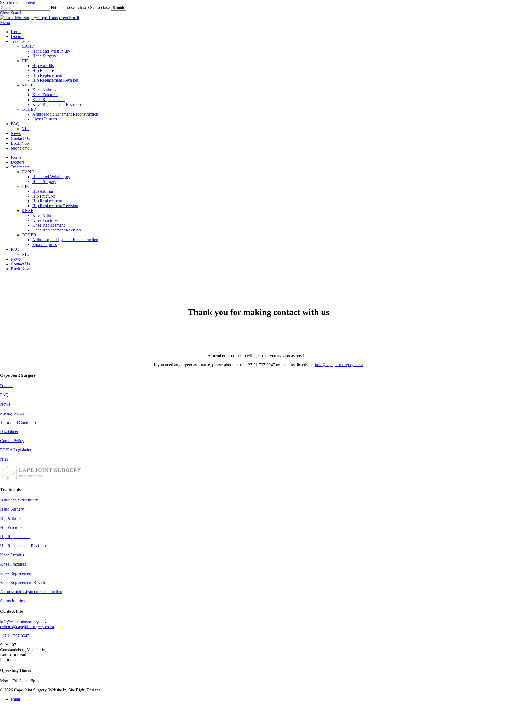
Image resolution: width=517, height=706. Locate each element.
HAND (28, 171)
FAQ (15, 249)
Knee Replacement (48, 225)
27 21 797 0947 (15, 636)
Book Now (20, 269)
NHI (25, 254)
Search (118, 8)
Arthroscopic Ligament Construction (31, 591)
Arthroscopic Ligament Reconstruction (65, 239)
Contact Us (20, 264)
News (16, 259)
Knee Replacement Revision (56, 230)
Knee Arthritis (44, 215)
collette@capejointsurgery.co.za (27, 626)
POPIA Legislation (16, 450)
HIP (25, 186)
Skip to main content (17, 2)
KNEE (27, 210)
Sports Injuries (44, 244)
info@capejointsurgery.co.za (339, 364)
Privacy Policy (12, 413)
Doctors (17, 162)
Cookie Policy (12, 440)
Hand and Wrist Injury (51, 176)
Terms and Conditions (18, 422)
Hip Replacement (47, 201)
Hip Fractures (43, 196)
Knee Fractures (45, 220)
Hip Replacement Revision (55, 205)
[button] (11, 13)
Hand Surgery (44, 181)
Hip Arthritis (43, 191)
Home (16, 157)
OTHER (29, 235)
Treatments (20, 167)
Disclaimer (9, 431)
